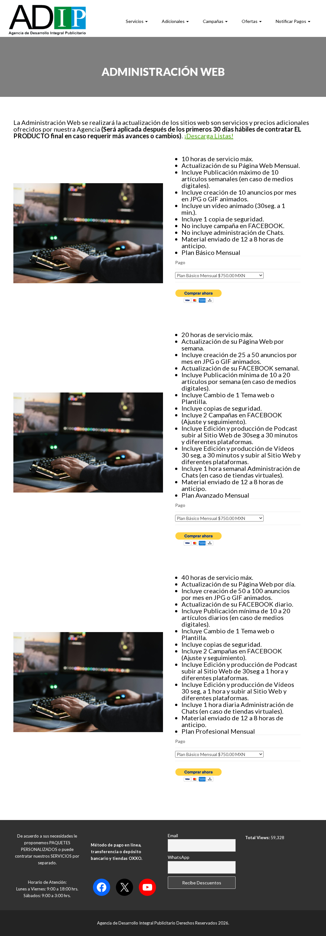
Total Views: (258, 837)
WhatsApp (178, 857)
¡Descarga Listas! (208, 136)
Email (173, 835)
